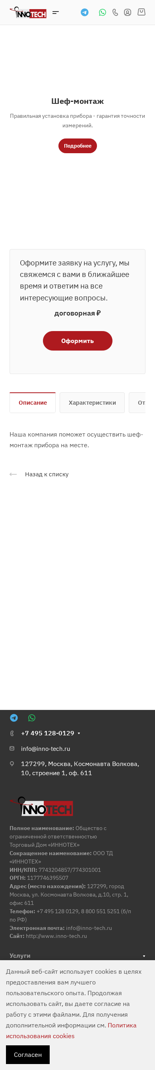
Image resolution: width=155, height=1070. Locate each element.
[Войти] (127, 12)
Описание (33, 402)
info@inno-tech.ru (45, 748)
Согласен (28, 1054)
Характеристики (92, 402)
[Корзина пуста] (141, 12)
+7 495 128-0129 (47, 733)
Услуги (20, 955)
